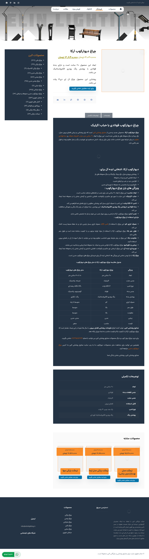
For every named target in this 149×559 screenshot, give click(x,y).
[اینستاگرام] (18, 3)
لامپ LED (105, 224)
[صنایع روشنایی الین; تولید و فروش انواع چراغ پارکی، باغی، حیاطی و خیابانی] (140, 10)
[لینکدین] (14, 3)
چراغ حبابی (68, 529)
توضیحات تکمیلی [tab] (93, 115)
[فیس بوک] (6, 3)
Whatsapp (8, 554)
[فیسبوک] (26, 541)
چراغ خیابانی (67, 522)
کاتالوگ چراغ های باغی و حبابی (95, 525)
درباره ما (105, 515)
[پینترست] (10, 3)
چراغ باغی (68, 525)
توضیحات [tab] (107, 115)
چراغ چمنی (68, 518)
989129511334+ (20, 515)
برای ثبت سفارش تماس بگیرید (83, 88)
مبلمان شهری (67, 532)
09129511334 (76, 338)
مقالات (105, 518)
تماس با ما (104, 522)
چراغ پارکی (68, 515)
